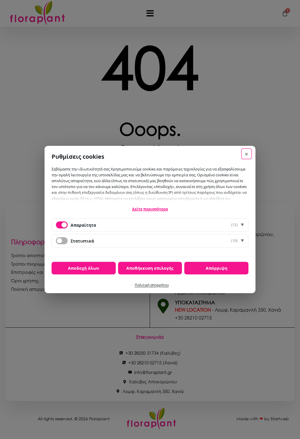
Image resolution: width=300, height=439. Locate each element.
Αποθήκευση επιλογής (149, 268)
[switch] (62, 240)
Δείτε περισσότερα (150, 209)
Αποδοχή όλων (83, 268)
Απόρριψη (216, 268)
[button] (150, 224)
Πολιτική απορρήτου (152, 285)
